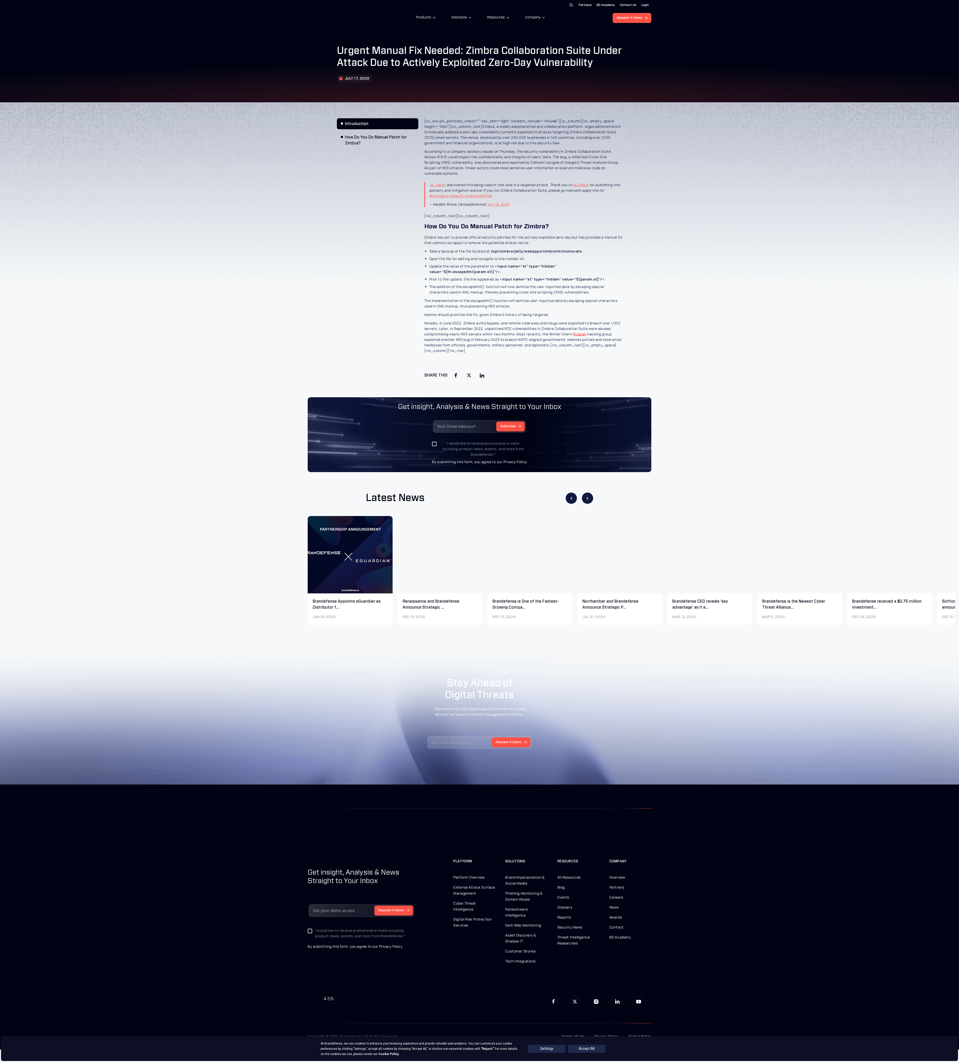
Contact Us (628, 4)
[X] (469, 375)
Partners (585, 4)
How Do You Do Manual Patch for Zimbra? (376, 140)
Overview (617, 877)
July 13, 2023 (498, 204)
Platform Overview (469, 877)
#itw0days (438, 195)
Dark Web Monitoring (523, 925)
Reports (564, 917)
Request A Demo (629, 17)
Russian (580, 334)
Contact (616, 927)
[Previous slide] (571, 498)
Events (563, 897)
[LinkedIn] (482, 375)
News (614, 907)
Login (645, 4)
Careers (616, 897)
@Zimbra (580, 184)
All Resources (569, 877)
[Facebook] (456, 375)
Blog (561, 887)
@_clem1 (438, 184)
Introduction (356, 124)
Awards (615, 917)
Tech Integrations (520, 961)
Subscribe (508, 426)
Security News (569, 927)
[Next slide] (587, 498)
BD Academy (606, 4)
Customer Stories (520, 951)
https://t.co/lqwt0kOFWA (470, 195)
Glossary (564, 907)
